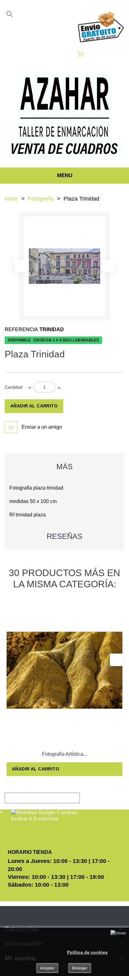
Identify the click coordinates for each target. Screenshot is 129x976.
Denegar (79, 968)
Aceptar (47, 968)
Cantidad (14, 387)
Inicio (11, 199)
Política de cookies (87, 952)
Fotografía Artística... (64, 754)
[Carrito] (80, 54)
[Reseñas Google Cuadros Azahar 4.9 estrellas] (44, 815)
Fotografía (41, 199)
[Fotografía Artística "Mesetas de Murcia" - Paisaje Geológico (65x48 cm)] (64, 670)
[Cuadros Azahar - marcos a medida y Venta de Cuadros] (64, 115)
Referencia (21, 329)
